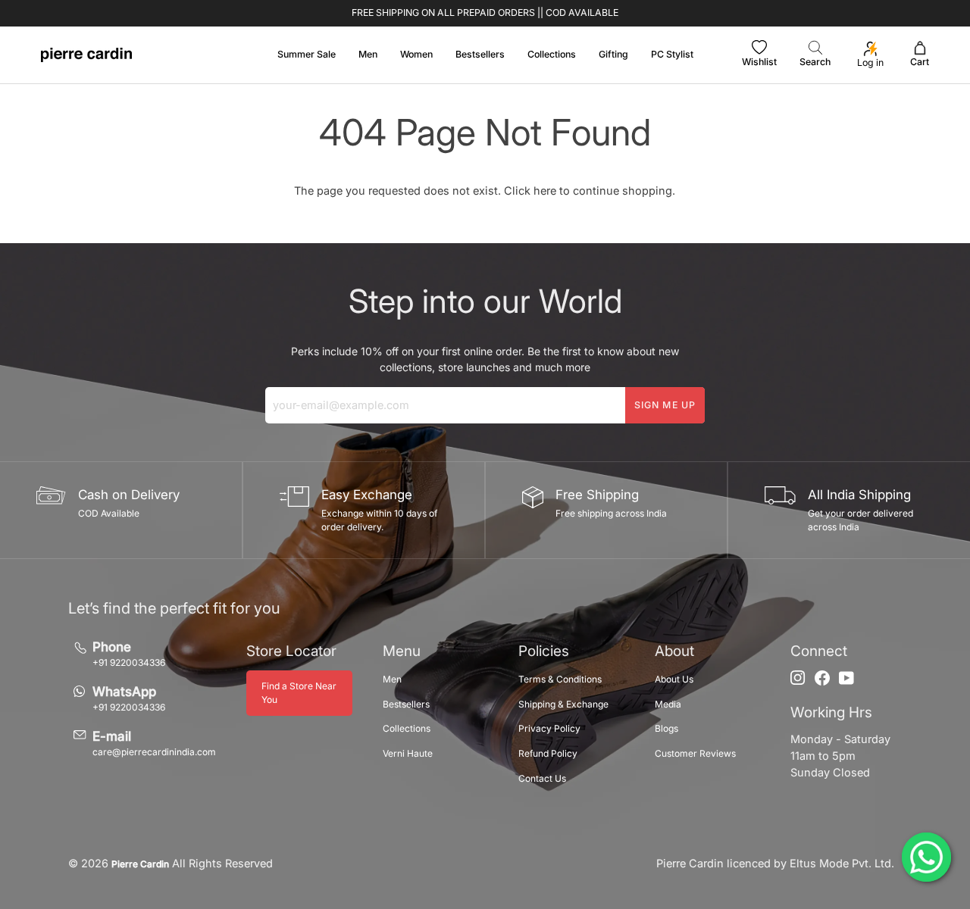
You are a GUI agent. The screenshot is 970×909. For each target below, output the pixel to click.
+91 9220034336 (128, 662)
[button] (368, 55)
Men (392, 679)
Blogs (666, 728)
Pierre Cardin (140, 864)
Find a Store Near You (298, 692)
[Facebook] (822, 678)
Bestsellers (406, 704)
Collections (406, 728)
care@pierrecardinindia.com (154, 752)
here (545, 190)
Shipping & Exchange (563, 704)
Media (668, 704)
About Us (674, 679)
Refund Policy (547, 753)
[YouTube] (846, 678)
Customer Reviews (695, 753)
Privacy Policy (549, 728)
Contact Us (542, 778)
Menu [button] (402, 651)
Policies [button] (543, 651)
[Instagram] (798, 678)
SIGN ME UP (665, 405)
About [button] (674, 651)
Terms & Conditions (560, 679)
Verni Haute (408, 753)
